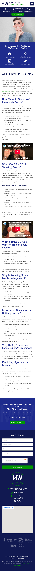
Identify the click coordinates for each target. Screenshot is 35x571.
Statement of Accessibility (17, 558)
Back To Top (17, 565)
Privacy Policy (15, 556)
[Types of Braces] (9, 54)
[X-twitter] (27, 9)
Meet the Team (25, 64)
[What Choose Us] (25, 54)
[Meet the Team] (25, 61)
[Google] (29, 9)
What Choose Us (25, 57)
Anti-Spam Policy (24, 556)
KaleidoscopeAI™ (27, 563)
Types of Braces (10, 57)
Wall (14, 91)
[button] (32, 3)
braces (11, 171)
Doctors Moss (6, 91)
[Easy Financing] (9, 61)
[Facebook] (25, 9)
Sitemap (7, 556)
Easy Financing (9, 64)
